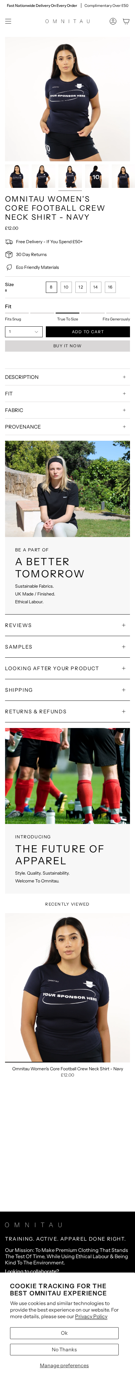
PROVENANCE (23, 427)
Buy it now (67, 345)
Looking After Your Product (52, 668)
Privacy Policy (91, 1316)
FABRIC (14, 410)
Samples (18, 647)
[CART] (126, 21)
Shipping (19, 690)
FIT (9, 393)
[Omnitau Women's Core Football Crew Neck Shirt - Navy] (67, 987)
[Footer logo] (33, 1225)
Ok (64, 1333)
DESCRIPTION (22, 377)
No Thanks (64, 1349)
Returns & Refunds (36, 711)
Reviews (18, 625)
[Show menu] (8, 21)
